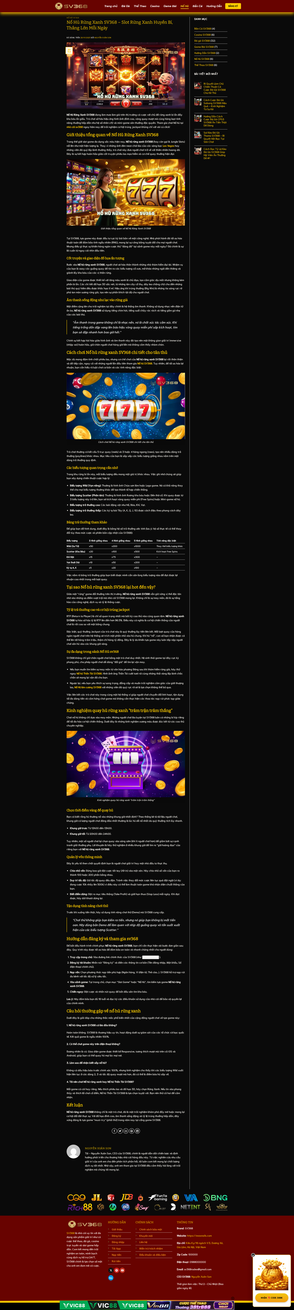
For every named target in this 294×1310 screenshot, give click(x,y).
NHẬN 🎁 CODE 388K (272, 1297)
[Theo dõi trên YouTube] (122, 1270)
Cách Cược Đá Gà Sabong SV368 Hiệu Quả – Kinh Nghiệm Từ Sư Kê (215, 104)
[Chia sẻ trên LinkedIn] (137, 1130)
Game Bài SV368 (204, 46)
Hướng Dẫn (214, 6)
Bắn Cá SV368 (202, 28)
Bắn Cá (197, 6)
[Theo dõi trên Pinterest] (116, 1270)
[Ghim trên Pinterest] (131, 1130)
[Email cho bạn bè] (125, 1130)
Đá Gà (125, 6)
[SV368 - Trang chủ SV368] (71, 6)
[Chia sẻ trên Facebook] (114, 1130)
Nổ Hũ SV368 (73, 18)
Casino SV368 (202, 34)
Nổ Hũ (185, 6)
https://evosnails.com (199, 1235)
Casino (155, 6)
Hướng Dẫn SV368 (204, 52)
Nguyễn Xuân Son (103, 37)
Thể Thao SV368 (203, 64)
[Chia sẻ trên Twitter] (120, 1130)
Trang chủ (110, 6)
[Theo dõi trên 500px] (110, 1277)
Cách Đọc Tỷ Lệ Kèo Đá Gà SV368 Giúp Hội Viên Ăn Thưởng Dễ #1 (215, 153)
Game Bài (170, 6)
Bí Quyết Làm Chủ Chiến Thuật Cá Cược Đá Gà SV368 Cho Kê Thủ (215, 88)
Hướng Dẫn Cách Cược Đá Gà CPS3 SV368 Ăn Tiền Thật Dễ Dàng (215, 121)
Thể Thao (140, 6)
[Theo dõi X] (110, 1270)
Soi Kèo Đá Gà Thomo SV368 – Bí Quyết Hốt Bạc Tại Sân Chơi (214, 137)
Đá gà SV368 (202, 40)
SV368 (71, 1232)
